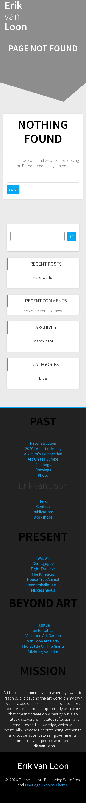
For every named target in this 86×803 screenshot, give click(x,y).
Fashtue (43, 625)
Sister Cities (43, 630)
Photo (43, 475)
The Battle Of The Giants (43, 646)
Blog (43, 378)
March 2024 (43, 341)
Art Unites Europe (43, 459)
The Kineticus (43, 574)
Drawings (43, 469)
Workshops (43, 517)
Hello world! (43, 277)
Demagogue (43, 563)
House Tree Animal (43, 579)
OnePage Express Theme (46, 785)
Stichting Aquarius (43, 651)
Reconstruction (43, 443)
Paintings (43, 464)
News (43, 501)
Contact (43, 506)
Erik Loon (15, 16)
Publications (43, 511)
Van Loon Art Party (43, 641)
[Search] (71, 236)
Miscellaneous (43, 590)
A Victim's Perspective (43, 453)
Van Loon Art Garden (43, 635)
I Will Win (43, 558)
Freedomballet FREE (43, 584)
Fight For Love (43, 568)
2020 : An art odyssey (43, 448)
